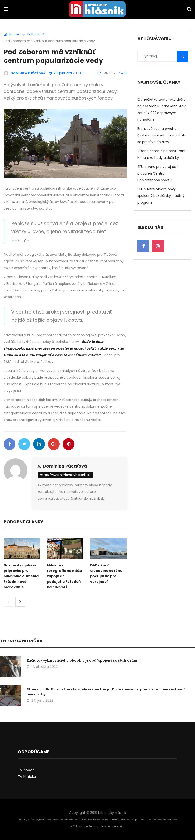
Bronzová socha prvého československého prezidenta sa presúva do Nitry (161, 135)
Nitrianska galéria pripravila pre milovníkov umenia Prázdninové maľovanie (21, 576)
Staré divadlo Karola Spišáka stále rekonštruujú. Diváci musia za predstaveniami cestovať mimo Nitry (106, 692)
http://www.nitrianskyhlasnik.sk (65, 474)
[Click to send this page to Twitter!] (24, 444)
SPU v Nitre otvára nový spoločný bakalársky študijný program (161, 196)
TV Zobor (26, 769)
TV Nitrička (27, 776)
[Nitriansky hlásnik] (97, 9)
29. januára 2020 (67, 73)
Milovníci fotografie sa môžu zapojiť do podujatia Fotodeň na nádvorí (64, 576)
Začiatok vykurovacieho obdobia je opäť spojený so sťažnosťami (83, 660)
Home (13, 34)
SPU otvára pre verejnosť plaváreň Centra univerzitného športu (157, 173)
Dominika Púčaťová (65, 466)
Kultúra (33, 34)
